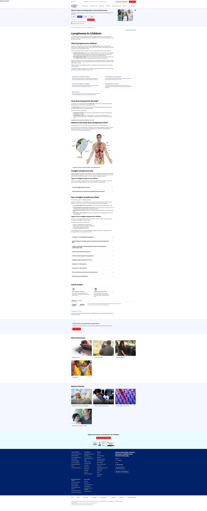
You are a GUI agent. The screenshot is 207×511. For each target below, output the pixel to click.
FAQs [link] (72, 497)
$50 (74, 16)
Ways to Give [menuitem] (101, 5)
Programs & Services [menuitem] (94, 5)
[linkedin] (121, 460)
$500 (92, 16)
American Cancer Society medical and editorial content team (103, 303)
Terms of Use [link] (121, 497)
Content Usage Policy (75, 314)
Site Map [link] (78, 497)
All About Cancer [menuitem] (85, 5)
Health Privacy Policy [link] (104, 497)
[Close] (135, 10)
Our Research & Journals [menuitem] (116, 5)
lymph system (76, 125)
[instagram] (117, 460)
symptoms (85, 130)
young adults (75, 66)
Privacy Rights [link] (94, 497)
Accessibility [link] (113, 497)
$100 (80, 16)
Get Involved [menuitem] (108, 5)
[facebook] (119, 460)
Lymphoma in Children (90, 27)
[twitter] (115, 460)
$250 (86, 16)
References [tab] (80, 300)
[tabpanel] (103, 305)
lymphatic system (91, 105)
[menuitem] (74, 6)
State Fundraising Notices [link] (132, 497)
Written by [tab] (74, 300)
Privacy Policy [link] (86, 497)
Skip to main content (4, 0)
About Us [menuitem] (124, 5)
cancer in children (109, 65)
